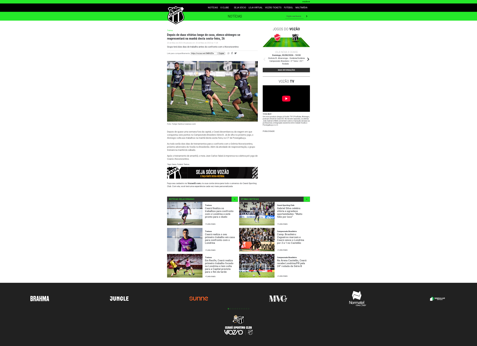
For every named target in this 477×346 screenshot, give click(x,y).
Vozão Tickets (273, 7)
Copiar (221, 53)
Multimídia (301, 7)
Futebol (288, 7)
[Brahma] (39, 299)
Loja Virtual (256, 7)
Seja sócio (240, 7)
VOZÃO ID (306, 2)
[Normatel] (357, 299)
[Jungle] (119, 299)
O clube (224, 7)
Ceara (174, 164)
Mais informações (286, 70)
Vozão (286, 81)
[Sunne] (198, 299)
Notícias (213, 7)
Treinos (186, 164)
